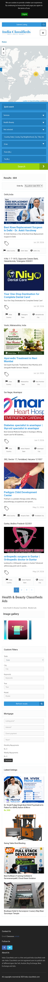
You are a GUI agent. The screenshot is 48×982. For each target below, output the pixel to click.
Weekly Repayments (11, 753)
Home (4, 42)
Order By (20, 186)
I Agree (24, 14)
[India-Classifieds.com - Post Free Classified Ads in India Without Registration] (17, 32)
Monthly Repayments (11, 745)
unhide (16, 936)
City (5, 665)
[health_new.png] (17, 629)
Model (6, 692)
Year (5, 683)
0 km (6, 144)
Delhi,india (8, 194)
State (6, 656)
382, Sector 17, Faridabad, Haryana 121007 (23, 459)
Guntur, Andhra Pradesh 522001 (18, 523)
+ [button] (3, 49)
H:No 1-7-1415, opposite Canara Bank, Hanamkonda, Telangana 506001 (21, 260)
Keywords (7, 674)
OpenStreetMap (35, 101)
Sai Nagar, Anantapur (13, 392)
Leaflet (25, 101)
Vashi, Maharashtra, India (15, 325)
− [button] (3, 53)
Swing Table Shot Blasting (14, 843)
